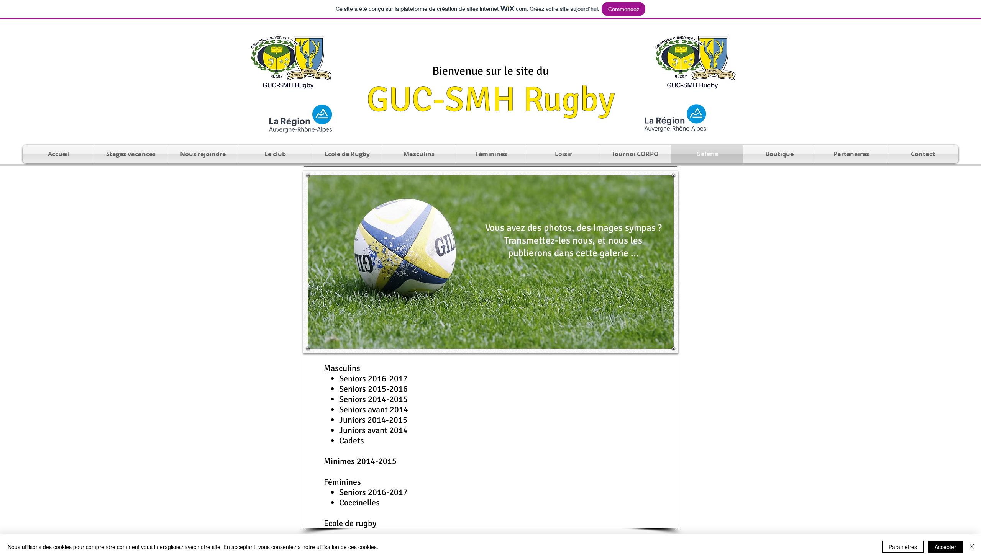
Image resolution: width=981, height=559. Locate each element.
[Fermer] (971, 547)
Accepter (945, 547)
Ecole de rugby (350, 523)
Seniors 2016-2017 (373, 492)
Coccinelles (359, 502)
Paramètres (903, 547)
